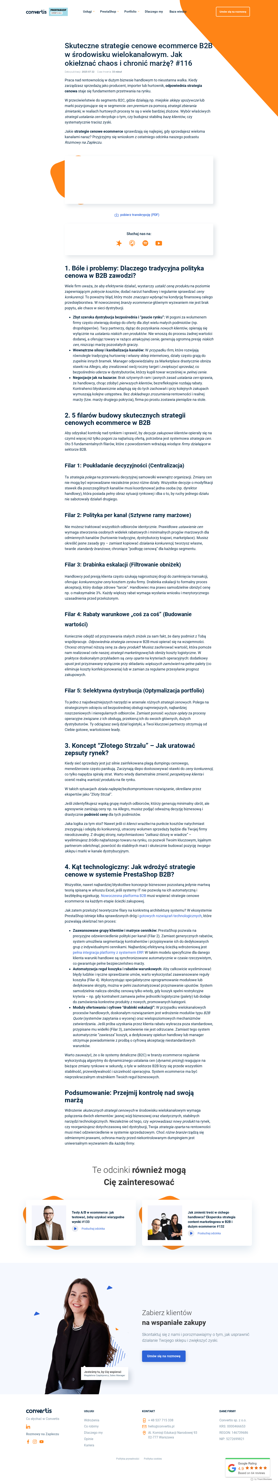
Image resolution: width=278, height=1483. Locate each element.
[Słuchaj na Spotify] (145, 245)
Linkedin (28, 1427)
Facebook (28, 1442)
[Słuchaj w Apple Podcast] (132, 245)
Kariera (89, 1445)
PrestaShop (108, 11)
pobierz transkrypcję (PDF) (139, 215)
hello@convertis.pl (161, 1426)
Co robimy (91, 1426)
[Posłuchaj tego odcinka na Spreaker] (119, 245)
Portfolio (130, 11)
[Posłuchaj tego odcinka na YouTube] (158, 244)
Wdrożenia (91, 1420)
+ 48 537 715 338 (160, 1420)
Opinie (88, 1439)
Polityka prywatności (127, 1458)
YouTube (41, 1442)
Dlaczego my (154, 11)
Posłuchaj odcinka (93, 1228)
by (263, 1479)
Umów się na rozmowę (233, 11)
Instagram (35, 1442)
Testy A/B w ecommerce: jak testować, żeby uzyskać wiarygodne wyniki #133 (98, 1217)
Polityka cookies (153, 1458)
